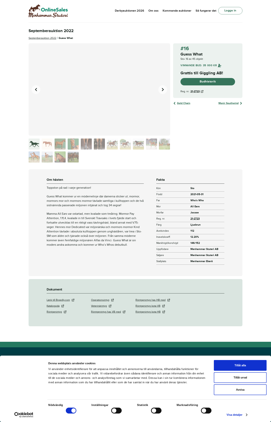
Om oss (153, 11)
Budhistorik (208, 81)
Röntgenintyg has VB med (106, 311)
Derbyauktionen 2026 (129, 11)
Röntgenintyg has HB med (151, 300)
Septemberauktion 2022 (42, 38)
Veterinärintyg (99, 305)
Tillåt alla (240, 365)
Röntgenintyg (54, 311)
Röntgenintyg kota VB (148, 305)
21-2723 (195, 91)
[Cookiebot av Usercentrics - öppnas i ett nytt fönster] (24, 415)
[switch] (116, 411)
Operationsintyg (100, 300)
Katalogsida (53, 305)
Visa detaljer (234, 414)
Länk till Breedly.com (58, 300)
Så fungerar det (206, 11)
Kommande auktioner (177, 11)
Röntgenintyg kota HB (148, 311)
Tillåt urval (240, 377)
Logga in (230, 10)
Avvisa (240, 389)
